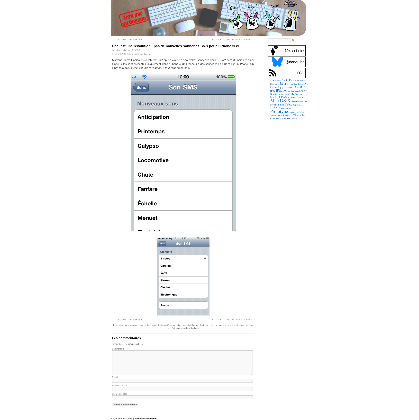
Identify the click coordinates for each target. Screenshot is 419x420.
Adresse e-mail (119, 385)
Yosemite (294, 118)
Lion (287, 94)
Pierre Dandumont (142, 54)
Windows (286, 118)
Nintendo (300, 105)
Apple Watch (299, 80)
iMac (297, 87)
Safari (301, 112)
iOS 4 (137, 50)
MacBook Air (297, 94)
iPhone (281, 90)
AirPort (278, 80)
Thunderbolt (299, 115)
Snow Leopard (276, 115)
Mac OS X (280, 100)
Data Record (298, 84)
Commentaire (118, 349)
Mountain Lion (277, 104)
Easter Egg (276, 87)
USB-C (272, 118)
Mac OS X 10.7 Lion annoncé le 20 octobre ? (233, 39)
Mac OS (300, 97)
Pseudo (115, 377)
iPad (272, 90)
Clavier (289, 83)
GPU (292, 87)
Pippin (275, 107)
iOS (132, 50)
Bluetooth (274, 83)
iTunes (303, 90)
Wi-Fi (278, 118)
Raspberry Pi (293, 112)
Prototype (279, 111)
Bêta (283, 83)
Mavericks (302, 101)
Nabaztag (290, 104)
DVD (306, 83)
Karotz (273, 93)
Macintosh (290, 97)
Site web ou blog (119, 394)
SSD (291, 115)
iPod (288, 90)
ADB (272, 80)
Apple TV (287, 80)
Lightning (281, 94)
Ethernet (286, 87)
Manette (294, 101)
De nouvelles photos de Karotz (127, 39)
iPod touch (295, 90)
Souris (286, 115)
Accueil (290, 3)
